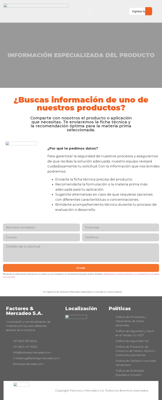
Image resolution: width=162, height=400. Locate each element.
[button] (90, 11)
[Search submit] (148, 11)
